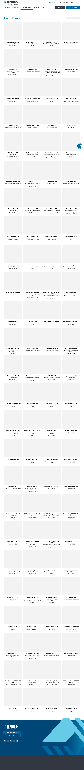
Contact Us (12, 736)
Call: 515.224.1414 (12, 732)
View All (53, 765)
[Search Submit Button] (78, 2)
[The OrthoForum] (23, 760)
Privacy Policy (37, 765)
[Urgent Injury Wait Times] (79, 146)
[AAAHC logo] (42, 760)
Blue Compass (49, 765)
